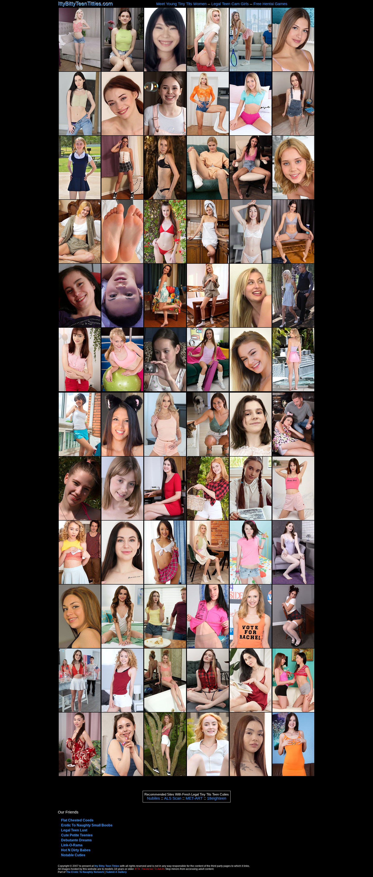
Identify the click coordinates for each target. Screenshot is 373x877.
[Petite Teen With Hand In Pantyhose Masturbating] (80, 326)
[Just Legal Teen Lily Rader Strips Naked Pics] (122, 390)
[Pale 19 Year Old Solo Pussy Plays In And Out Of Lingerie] (293, 583)
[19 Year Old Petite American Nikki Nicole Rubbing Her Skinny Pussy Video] (122, 647)
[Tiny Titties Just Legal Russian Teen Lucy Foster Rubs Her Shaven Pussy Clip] (208, 262)
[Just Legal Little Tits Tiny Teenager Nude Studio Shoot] (122, 326)
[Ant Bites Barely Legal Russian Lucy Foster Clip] (208, 198)
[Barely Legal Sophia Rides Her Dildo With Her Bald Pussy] (293, 198)
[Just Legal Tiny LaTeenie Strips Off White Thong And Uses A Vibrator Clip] (165, 583)
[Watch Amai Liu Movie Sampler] (165, 390)
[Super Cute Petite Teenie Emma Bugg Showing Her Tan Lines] (251, 134)
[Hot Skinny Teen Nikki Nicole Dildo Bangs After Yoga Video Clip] (208, 390)
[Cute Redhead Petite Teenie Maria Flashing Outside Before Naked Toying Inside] (208, 775)
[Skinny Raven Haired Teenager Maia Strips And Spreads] (80, 134)
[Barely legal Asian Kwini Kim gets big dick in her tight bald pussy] (251, 775)
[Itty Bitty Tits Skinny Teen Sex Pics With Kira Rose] (251, 583)
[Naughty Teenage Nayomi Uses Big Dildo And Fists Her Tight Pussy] (251, 390)
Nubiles (153, 798)
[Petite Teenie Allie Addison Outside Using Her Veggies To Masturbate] (165, 775)
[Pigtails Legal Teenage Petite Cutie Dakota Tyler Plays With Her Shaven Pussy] (122, 198)
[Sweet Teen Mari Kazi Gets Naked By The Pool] (293, 390)
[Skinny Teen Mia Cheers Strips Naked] (80, 70)
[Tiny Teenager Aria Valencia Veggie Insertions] (165, 326)
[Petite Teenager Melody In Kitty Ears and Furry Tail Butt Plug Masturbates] (122, 455)
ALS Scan (172, 798)
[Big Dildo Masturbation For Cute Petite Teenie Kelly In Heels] (80, 647)
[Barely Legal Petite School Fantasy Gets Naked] (80, 198)
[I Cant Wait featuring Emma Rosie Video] (165, 455)
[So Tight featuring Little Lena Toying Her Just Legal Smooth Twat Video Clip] (122, 70)
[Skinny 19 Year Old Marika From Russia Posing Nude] (165, 198)
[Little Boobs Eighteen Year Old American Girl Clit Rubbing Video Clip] (165, 519)
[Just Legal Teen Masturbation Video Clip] (293, 775)
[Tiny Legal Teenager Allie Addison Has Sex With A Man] (122, 711)
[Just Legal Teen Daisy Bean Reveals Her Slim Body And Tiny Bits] (122, 519)
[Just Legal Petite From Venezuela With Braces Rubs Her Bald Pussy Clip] (80, 455)
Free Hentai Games (270, 4)
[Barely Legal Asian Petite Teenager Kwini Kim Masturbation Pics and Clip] (80, 775)
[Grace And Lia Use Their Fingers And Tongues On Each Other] (293, 711)
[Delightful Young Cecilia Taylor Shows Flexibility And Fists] (122, 134)
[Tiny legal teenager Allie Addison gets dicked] (80, 583)
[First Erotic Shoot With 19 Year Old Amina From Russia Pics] (251, 711)
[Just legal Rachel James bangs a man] (251, 647)
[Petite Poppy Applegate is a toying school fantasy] (293, 647)
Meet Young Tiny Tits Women (181, 4)
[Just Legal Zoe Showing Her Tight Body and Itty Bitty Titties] (208, 455)
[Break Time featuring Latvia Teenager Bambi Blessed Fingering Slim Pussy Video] (293, 262)
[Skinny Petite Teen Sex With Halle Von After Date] (293, 326)
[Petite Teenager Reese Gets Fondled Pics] (80, 390)
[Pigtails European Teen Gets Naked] (251, 519)
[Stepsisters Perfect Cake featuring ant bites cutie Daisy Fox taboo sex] (165, 647)
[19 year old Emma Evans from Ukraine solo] (122, 583)
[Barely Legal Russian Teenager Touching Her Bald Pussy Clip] (80, 262)
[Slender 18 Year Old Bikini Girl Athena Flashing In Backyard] (165, 262)
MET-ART (194, 798)
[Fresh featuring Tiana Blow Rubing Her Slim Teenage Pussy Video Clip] (251, 262)
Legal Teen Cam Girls (230, 4)
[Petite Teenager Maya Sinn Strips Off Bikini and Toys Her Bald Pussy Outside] (80, 519)
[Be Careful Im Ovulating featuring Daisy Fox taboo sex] (251, 70)
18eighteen (216, 798)
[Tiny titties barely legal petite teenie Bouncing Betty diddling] (122, 775)
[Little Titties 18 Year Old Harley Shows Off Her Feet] (122, 262)
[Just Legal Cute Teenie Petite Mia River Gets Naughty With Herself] (251, 198)
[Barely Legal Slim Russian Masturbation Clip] (208, 326)
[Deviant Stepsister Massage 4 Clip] (251, 326)
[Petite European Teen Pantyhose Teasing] (208, 647)
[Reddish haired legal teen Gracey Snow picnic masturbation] (208, 519)
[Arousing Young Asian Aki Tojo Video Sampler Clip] (165, 70)
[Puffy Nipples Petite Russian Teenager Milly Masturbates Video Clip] (208, 711)
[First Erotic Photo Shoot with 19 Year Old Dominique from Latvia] (293, 70)
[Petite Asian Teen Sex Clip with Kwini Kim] (293, 134)
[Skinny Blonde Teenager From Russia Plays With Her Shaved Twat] (208, 70)
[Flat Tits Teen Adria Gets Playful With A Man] (293, 455)
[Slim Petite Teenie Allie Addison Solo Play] (165, 711)
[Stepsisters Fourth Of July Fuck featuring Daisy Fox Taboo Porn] (80, 711)
